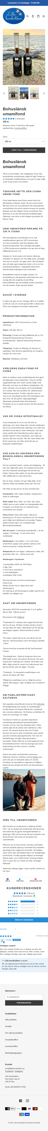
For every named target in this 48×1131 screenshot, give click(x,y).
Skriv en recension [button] (24, 920)
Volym (5, 137)
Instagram (19, 1071)
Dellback (20, 617)
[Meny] (43, 16)
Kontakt (8, 1026)
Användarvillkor (11, 1040)
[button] (9, 119)
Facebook (9, 1071)
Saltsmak (40, 704)
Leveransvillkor (11, 1046)
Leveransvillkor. (20, 128)
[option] (13, 93)
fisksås (35, 757)
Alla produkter (11, 1020)
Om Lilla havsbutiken (14, 1033)
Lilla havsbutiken (20, 1123)
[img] (6, 936)
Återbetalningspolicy (13, 1053)
